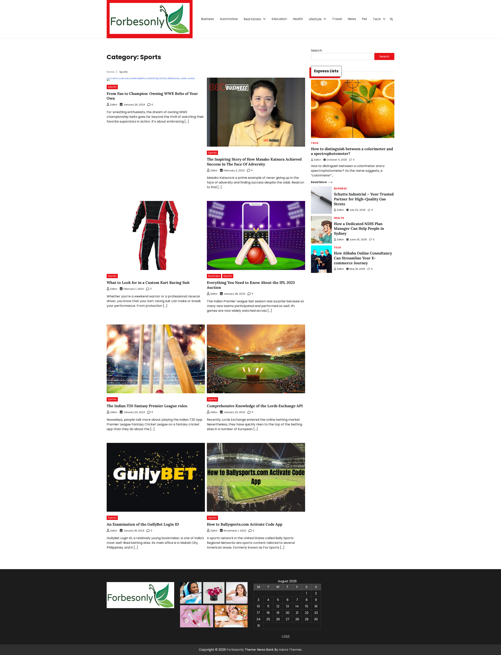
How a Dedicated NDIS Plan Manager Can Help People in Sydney (359, 228)
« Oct (286, 636)
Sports (112, 86)
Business (207, 19)
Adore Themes (290, 649)
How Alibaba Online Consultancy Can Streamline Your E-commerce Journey (363, 258)
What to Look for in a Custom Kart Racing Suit (148, 282)
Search (316, 50)
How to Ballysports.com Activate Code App (244, 524)
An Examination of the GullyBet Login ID (143, 524)
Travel (337, 19)
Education (279, 19)
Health (298, 19)
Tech (377, 19)
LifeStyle (315, 19)
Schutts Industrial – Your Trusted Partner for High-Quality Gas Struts (364, 199)
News (352, 19)
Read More (319, 182)
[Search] (391, 19)
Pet (364, 19)
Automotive (229, 19)
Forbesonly (235, 649)
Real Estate (252, 19)
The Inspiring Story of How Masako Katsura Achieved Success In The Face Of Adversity (254, 161)
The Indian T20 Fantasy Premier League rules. (147, 405)
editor (113, 104)
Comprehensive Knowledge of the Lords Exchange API (255, 405)
